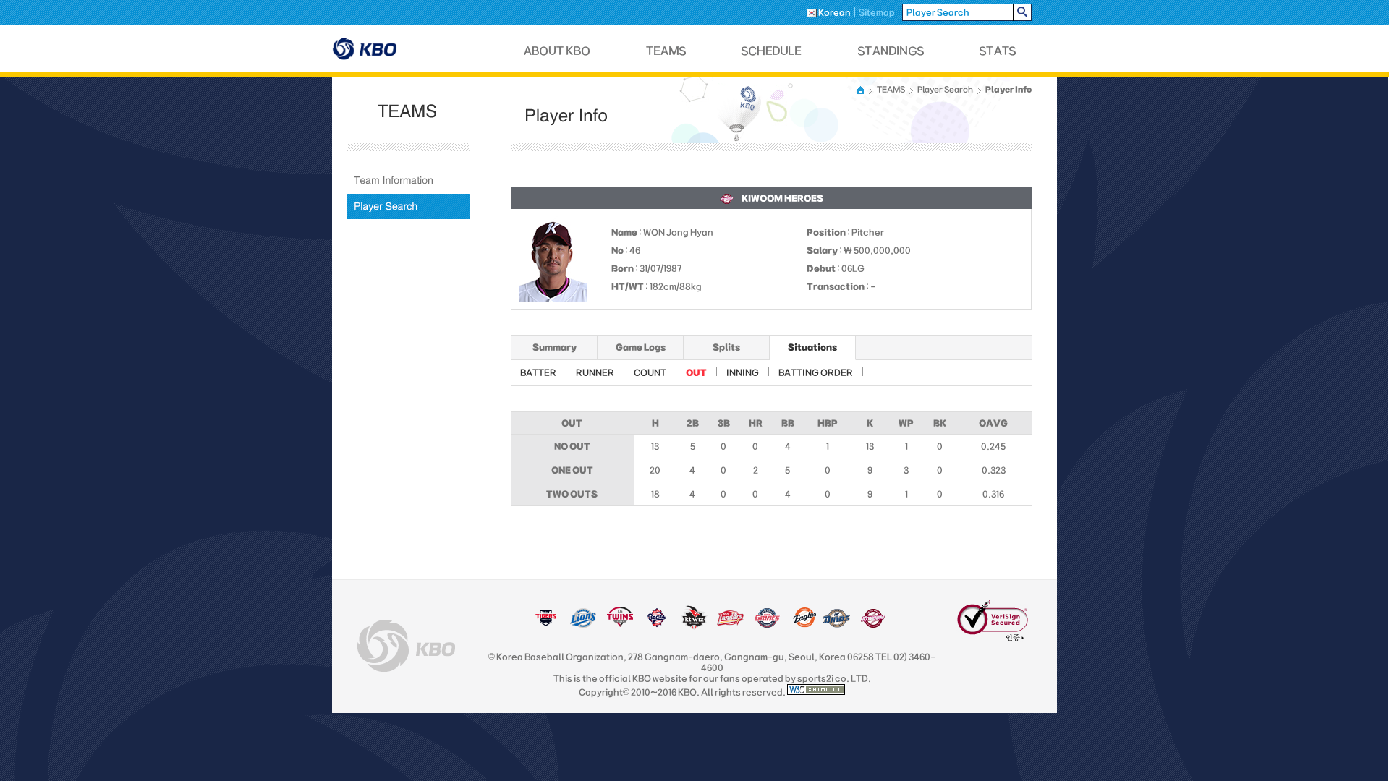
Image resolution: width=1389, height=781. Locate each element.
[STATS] (998, 51)
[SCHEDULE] (772, 51)
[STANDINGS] (891, 51)
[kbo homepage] (406, 646)
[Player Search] (408, 206)
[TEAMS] (666, 51)
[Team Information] (408, 180)
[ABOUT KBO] (557, 51)
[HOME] (862, 90)
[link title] (546, 625)
